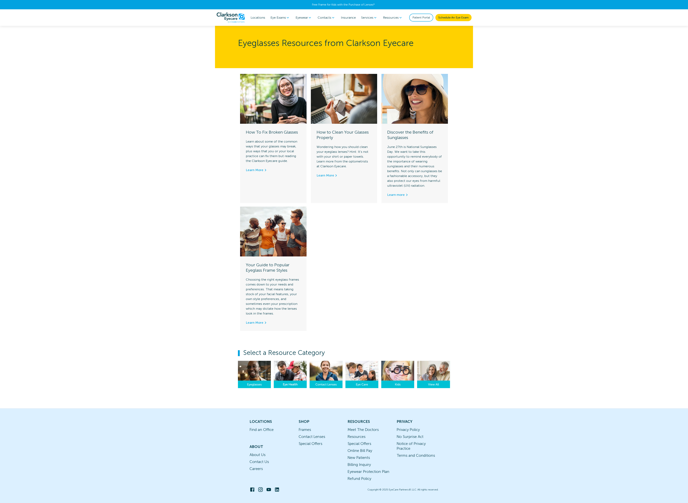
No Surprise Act (410, 436)
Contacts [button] (324, 18)
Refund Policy (359, 478)
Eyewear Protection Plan (368, 471)
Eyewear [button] (302, 18)
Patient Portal (421, 17)
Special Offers (310, 443)
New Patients (359, 457)
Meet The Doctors (363, 429)
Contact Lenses (312, 436)
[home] (230, 17)
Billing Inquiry (359, 464)
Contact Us (259, 461)
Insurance (348, 18)
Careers (256, 468)
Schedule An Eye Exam (453, 17)
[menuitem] (280, 17)
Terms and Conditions (416, 455)
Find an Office (262, 429)
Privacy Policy (408, 429)
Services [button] (367, 18)
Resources (357, 436)
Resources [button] (391, 18)
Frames (305, 429)
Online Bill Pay (360, 450)
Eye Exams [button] (278, 18)
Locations (258, 18)
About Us (258, 454)
